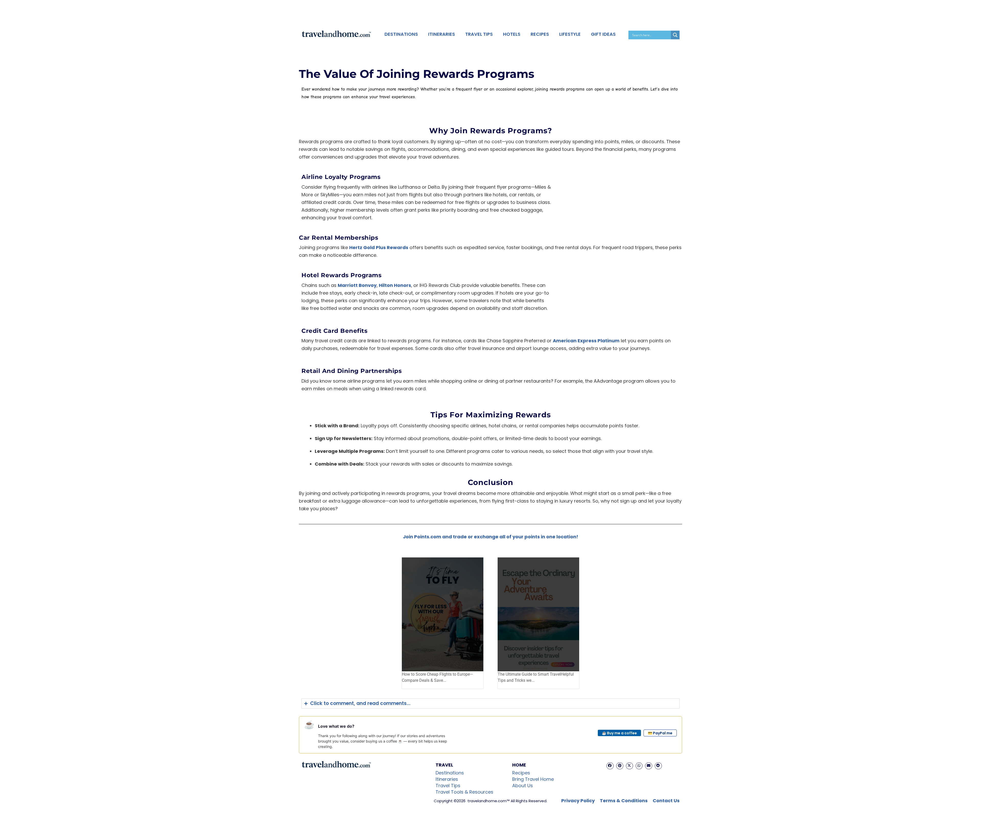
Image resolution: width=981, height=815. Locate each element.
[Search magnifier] (675, 35)
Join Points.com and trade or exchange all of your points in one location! (490, 536)
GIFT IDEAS (603, 34)
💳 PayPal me (660, 733)
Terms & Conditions (624, 800)
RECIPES (540, 34)
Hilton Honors (395, 285)
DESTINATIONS (401, 34)
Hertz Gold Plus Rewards (378, 247)
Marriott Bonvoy (357, 285)
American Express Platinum (586, 340)
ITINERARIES (441, 34)
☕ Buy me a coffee (619, 733)
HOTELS (511, 34)
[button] (610, 765)
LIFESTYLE (570, 34)
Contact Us (666, 800)
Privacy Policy (578, 800)
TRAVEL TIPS (479, 34)
